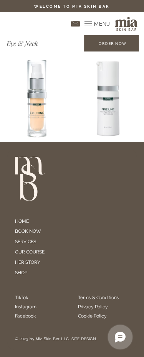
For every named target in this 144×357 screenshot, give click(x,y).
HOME (22, 221)
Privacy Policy (93, 306)
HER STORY (27, 262)
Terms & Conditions (99, 297)
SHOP (21, 272)
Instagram (25, 306)
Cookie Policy (92, 316)
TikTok (21, 297)
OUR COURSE (30, 252)
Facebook (25, 316)
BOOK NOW (28, 231)
